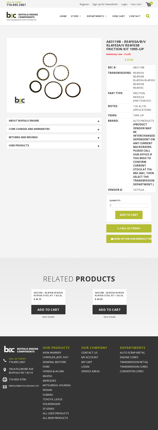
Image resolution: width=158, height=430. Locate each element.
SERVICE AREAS (90, 371)
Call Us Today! (130, 228)
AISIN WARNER (52, 352)
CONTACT (135, 16)
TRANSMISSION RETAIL (134, 362)
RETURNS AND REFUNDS (23, 137)
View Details (48, 316)
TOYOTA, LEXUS (52, 399)
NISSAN (47, 390)
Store (74, 16)
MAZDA (47, 376)
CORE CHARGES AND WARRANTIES (29, 129)
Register (84, 4)
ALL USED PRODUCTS (56, 413)
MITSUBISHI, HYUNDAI (57, 385)
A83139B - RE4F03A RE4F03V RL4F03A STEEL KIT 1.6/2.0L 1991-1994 (109, 295)
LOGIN (85, 366)
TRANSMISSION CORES (134, 366)
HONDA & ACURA (53, 371)
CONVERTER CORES (131, 371)
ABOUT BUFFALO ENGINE (24, 120)
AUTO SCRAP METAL (132, 352)
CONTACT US (89, 352)
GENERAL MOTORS (54, 362)
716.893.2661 (16, 5)
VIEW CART (118, 16)
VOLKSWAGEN (51, 404)
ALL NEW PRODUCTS (55, 418)
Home (63, 16)
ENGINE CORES (129, 357)
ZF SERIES (48, 408)
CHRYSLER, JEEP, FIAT (56, 357)
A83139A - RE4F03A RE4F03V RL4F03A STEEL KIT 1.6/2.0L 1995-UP (48, 295)
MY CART (86, 362)
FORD (46, 366)
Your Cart (136, 4)
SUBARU (48, 394)
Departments (95, 16)
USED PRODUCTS (19, 145)
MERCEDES (49, 380)
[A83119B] (54, 75)
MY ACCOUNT (89, 357)
